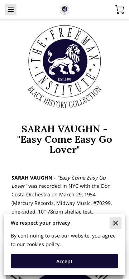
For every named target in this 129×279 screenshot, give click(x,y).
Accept (64, 261)
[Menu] (10, 9)
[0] (119, 9)
